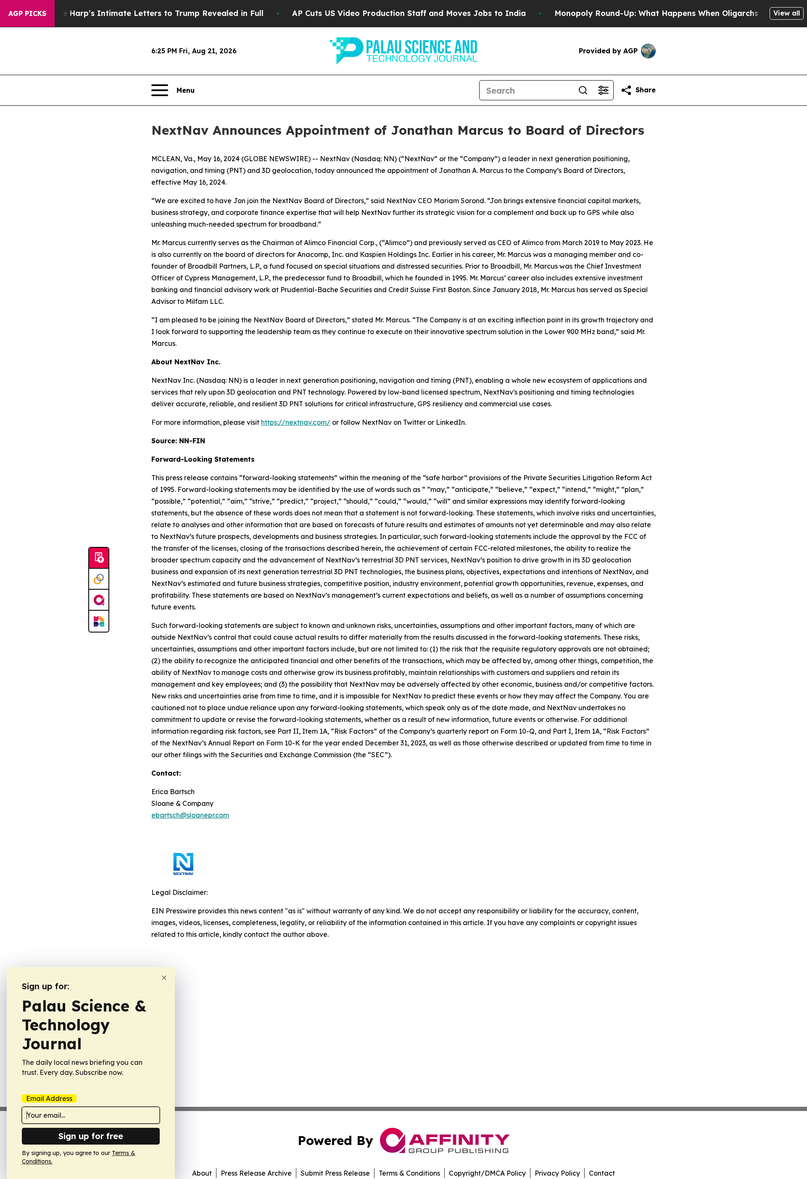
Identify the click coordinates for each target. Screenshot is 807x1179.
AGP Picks (27, 13)
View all (786, 13)
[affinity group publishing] (98, 600)
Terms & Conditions (409, 1173)
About (202, 1173)
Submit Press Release (335, 1173)
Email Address (49, 1098)
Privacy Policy (557, 1173)
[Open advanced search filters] (603, 90)
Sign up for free (90, 1136)
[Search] (583, 90)
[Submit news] (98, 558)
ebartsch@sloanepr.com (190, 815)
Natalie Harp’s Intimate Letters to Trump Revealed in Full (151, 13)
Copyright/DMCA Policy (487, 1173)
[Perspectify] (98, 579)
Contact (602, 1173)
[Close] (164, 978)
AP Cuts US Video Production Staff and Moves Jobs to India (409, 13)
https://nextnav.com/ (295, 422)
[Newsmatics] (98, 621)
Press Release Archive (256, 1173)
